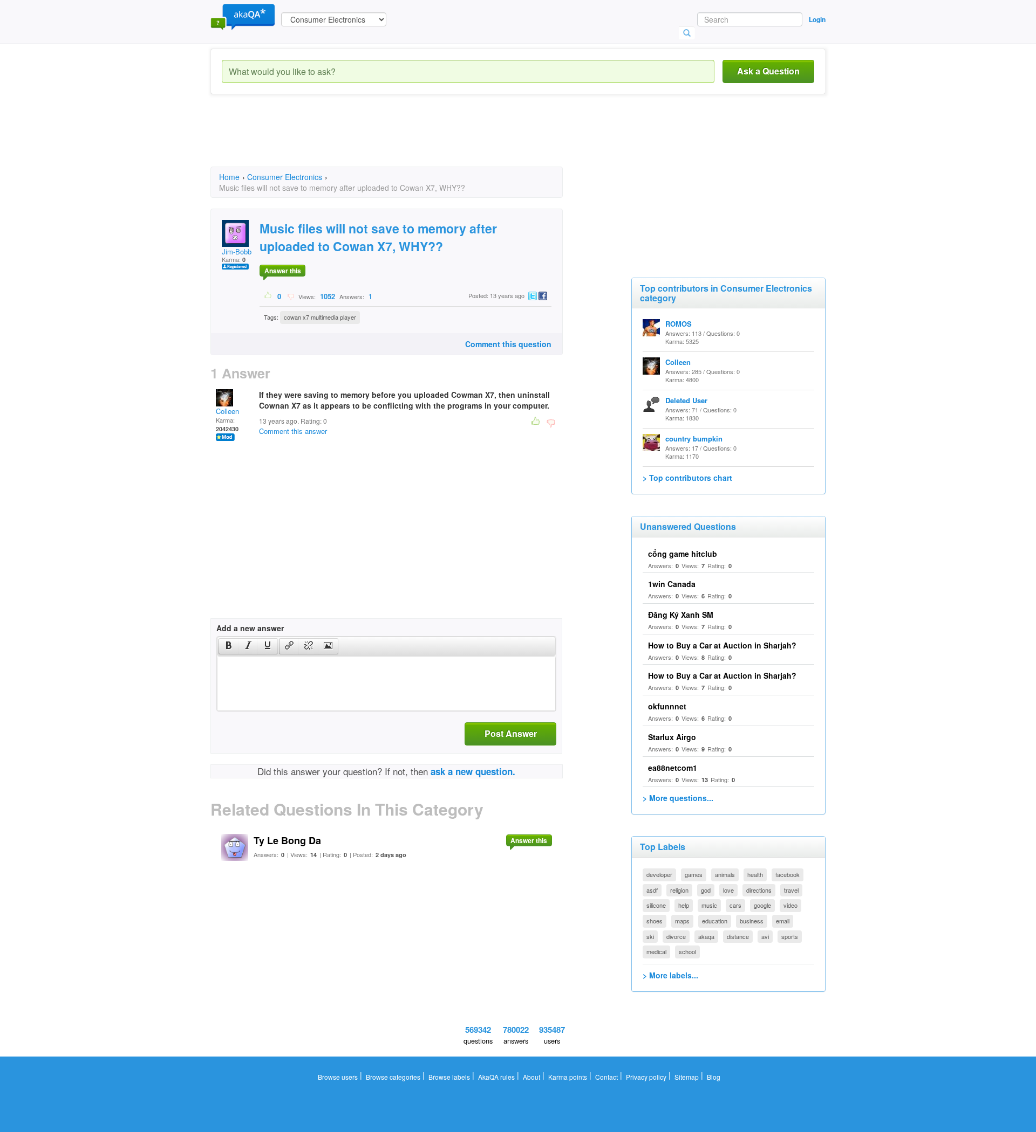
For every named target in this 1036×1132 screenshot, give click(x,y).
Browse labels (449, 1076)
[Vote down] (290, 296)
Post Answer (511, 733)
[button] (228, 646)
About (531, 1076)
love (728, 890)
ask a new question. (473, 771)
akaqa (706, 936)
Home (229, 176)
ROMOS (678, 324)
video (790, 905)
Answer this (282, 270)
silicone (656, 905)
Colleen (227, 411)
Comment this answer (293, 431)
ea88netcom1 (672, 767)
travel (791, 890)
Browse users (338, 1076)
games (694, 874)
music (709, 905)
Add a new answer (250, 628)
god (706, 890)
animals (725, 874)
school (687, 951)
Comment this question (508, 344)
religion (679, 890)
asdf (652, 890)
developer (659, 874)
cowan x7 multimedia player (320, 317)
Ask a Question (768, 71)
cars (735, 905)
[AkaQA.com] (242, 16)
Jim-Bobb (236, 251)
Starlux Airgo (672, 736)
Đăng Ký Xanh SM (680, 614)
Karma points (567, 1076)
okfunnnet (667, 706)
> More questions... (678, 797)
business (752, 920)
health (755, 874)
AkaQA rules (496, 1076)
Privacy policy (646, 1076)
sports (789, 936)
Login (817, 19)
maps (682, 920)
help (683, 905)
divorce (676, 936)
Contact (606, 1076)
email (782, 920)
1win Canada (672, 583)
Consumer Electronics (284, 176)
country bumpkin (694, 438)
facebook (787, 874)
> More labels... (670, 975)
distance (738, 936)
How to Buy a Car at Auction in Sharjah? (722, 645)
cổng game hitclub (682, 553)
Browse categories (393, 1076)
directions (759, 890)
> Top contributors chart (687, 477)
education (714, 920)
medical (656, 951)
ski (650, 936)
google (762, 905)
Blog (713, 1076)
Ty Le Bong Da (287, 840)
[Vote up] (268, 296)
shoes (654, 920)
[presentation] (228, 646)
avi (765, 936)
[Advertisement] (406, 140)
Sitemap (686, 1076)
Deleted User (686, 400)
